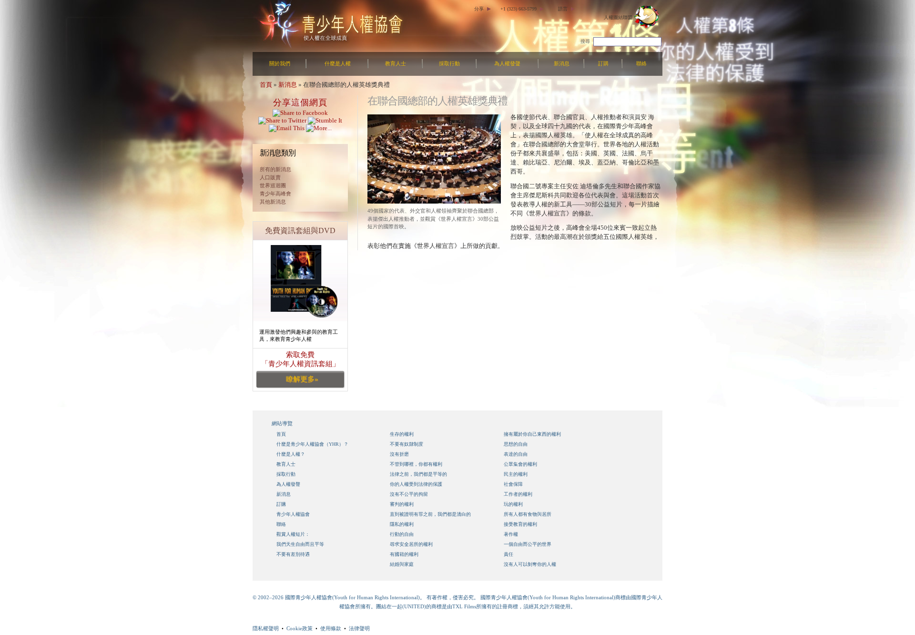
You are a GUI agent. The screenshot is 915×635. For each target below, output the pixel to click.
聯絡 (641, 63)
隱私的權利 (402, 524)
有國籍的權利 (404, 554)
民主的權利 (516, 474)
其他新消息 (273, 202)
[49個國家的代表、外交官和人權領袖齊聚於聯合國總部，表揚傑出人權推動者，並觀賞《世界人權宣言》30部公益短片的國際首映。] (434, 201)
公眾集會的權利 (520, 464)
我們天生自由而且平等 (300, 544)
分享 (479, 8)
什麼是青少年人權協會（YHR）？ (312, 444)
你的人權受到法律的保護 (416, 484)
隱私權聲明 (266, 628)
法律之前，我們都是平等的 (418, 474)
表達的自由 (516, 454)
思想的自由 (516, 444)
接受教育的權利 (520, 524)
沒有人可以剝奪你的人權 (530, 564)
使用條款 (330, 628)
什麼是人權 (338, 63)
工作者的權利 (518, 494)
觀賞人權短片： (293, 534)
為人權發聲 (507, 63)
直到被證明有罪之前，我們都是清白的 (430, 514)
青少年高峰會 (275, 193)
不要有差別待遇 (293, 554)
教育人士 (395, 63)
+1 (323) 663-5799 (518, 8)
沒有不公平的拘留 (409, 494)
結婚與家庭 (402, 564)
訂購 (603, 63)
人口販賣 (270, 177)
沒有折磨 (399, 454)
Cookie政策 (299, 628)
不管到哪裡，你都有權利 (416, 464)
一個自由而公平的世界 (527, 544)
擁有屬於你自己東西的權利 (532, 434)
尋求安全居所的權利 (411, 544)
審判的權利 (402, 504)
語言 (563, 8)
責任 (508, 554)
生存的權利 (402, 434)
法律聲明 (359, 628)
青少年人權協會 (293, 514)
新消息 (561, 63)
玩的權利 (513, 504)
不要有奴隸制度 (406, 444)
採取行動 (449, 63)
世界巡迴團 (273, 185)
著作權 (511, 534)
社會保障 (513, 484)
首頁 (266, 84)
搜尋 (585, 41)
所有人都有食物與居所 (527, 514)
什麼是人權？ (290, 454)
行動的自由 (402, 534)
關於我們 (279, 63)
